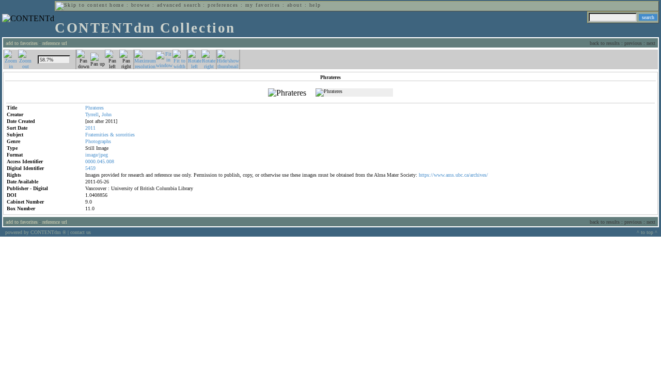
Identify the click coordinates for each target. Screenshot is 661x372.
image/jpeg (96, 155)
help (315, 5)
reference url (54, 43)
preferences (223, 5)
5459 (90, 168)
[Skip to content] (81, 5)
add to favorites (22, 43)
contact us (80, 232)
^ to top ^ (647, 232)
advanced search (179, 5)
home (116, 5)
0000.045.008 (99, 161)
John (107, 114)
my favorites (262, 5)
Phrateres (94, 108)
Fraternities (96, 134)
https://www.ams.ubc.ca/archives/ (453, 175)
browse (140, 5)
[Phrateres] (287, 93)
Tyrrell (92, 114)
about (294, 5)
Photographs (98, 141)
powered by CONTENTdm (35, 232)
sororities (125, 134)
